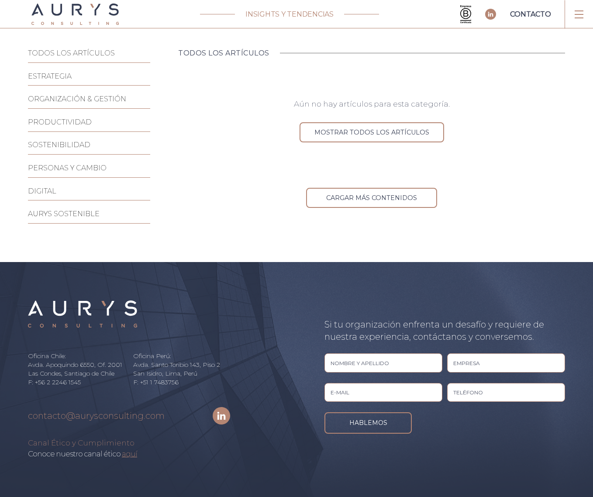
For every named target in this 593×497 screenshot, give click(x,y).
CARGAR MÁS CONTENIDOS (371, 198)
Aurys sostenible (64, 214)
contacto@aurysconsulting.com (96, 416)
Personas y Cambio (67, 168)
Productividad (60, 122)
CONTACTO (530, 14)
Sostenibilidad (59, 145)
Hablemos (368, 423)
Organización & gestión (77, 99)
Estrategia (50, 76)
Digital (42, 191)
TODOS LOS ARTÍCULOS (71, 53)
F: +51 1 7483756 (156, 382)
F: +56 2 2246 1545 (54, 382)
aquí (129, 453)
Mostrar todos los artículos (371, 132)
